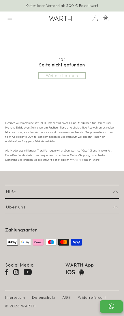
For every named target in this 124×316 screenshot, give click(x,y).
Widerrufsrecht (92, 297)
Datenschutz (44, 297)
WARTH (28, 306)
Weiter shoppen (62, 75)
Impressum (15, 297)
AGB (66, 297)
